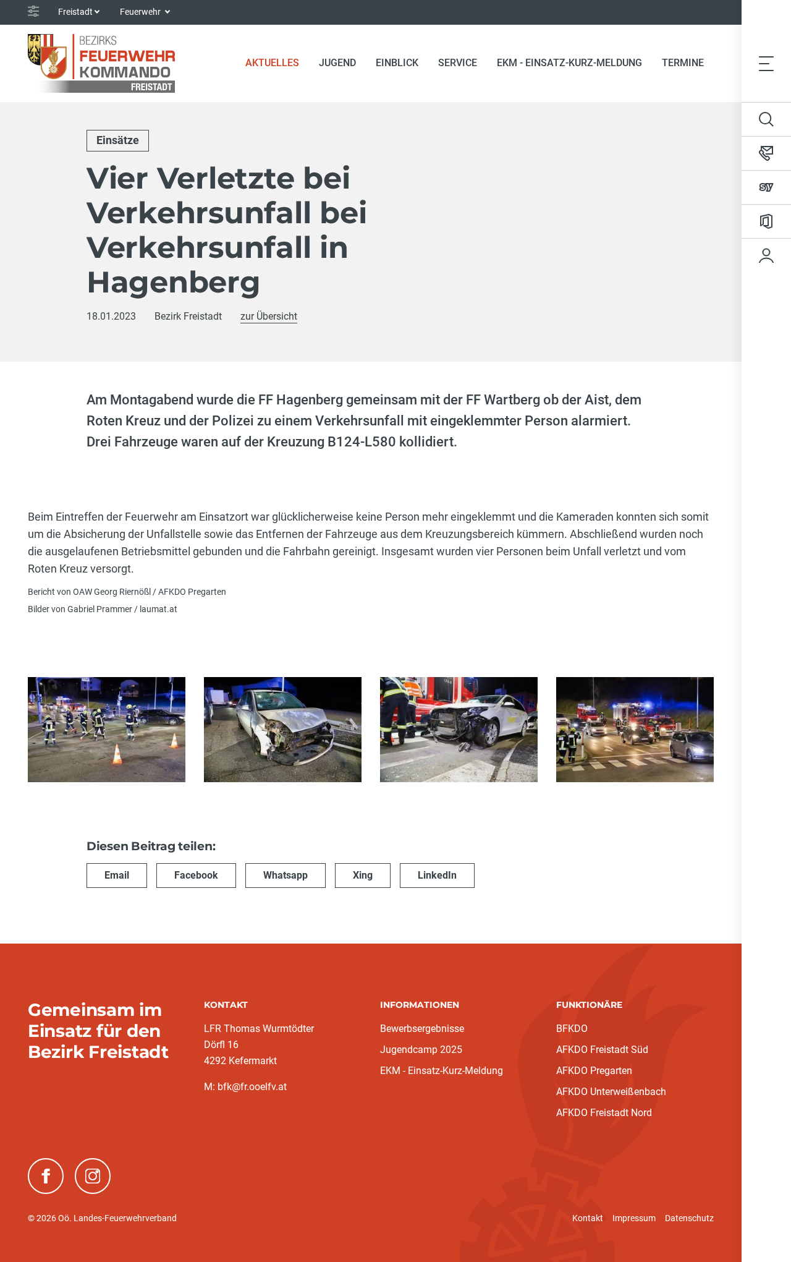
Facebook (196, 875)
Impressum (634, 1218)
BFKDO (572, 1028)
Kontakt (587, 1218)
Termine (683, 63)
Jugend (337, 63)
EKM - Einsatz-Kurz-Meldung (569, 63)
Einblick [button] (397, 63)
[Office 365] (766, 221)
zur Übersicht (268, 316)
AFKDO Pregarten (594, 1071)
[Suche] (766, 119)
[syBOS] (766, 187)
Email (116, 875)
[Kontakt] (766, 153)
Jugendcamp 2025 (421, 1049)
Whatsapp (285, 875)
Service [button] (457, 63)
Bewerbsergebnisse (422, 1028)
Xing (363, 875)
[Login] (766, 255)
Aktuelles (277, 62)
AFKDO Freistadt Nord (604, 1113)
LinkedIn (437, 875)
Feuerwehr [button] (141, 12)
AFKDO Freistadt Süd (602, 1049)
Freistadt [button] (75, 12)
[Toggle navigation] (766, 63)
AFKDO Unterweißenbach (611, 1092)
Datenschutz (689, 1218)
